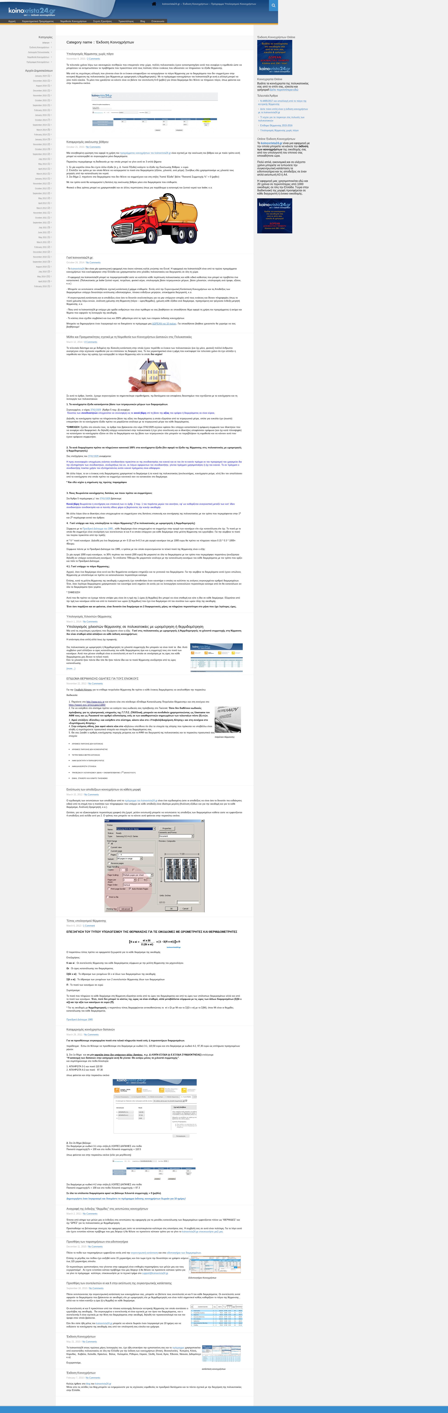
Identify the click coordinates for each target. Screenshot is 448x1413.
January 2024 (41, 76)
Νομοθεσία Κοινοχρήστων (73, 21)
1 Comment (89, 925)
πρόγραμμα (178, 1347)
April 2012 (42, 203)
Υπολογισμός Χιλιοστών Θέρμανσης (89, 616)
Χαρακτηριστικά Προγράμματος (38, 21)
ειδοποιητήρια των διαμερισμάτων (184, 1252)
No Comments (93, 147)
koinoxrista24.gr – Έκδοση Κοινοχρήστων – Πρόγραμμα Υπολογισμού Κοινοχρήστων (209, 3)
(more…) (70, 668)
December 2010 (40, 252)
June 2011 (42, 232)
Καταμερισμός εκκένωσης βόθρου (87, 141)
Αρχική (11, 21)
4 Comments (90, 342)
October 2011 (41, 218)
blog (88, 1383)
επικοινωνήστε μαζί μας (211, 1231)
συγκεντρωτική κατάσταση (144, 1252)
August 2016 (41, 86)
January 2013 (41, 179)
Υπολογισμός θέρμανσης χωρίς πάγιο (90, 53)
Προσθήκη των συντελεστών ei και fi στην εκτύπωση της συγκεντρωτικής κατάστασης (119, 1283)
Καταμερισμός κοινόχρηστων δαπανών (90, 1029)
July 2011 (43, 227)
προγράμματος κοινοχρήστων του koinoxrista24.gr (145, 153)
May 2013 (42, 164)
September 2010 (40, 262)
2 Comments (93, 58)
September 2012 (40, 193)
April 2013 (42, 169)
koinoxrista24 (78, 268)
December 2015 (40, 90)
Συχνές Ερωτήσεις (102, 21)
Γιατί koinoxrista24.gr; (79, 257)
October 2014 (41, 120)
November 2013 (40, 144)
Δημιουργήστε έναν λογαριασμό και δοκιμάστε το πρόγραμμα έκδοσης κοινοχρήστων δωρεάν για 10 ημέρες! (126, 1198)
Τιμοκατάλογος (126, 21)
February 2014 (40, 134)
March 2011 (42, 242)
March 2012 (42, 208)
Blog (142, 21)
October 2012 (41, 188)
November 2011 (40, 213)
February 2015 (40, 110)
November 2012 (40, 183)
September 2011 (40, 222)
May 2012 (42, 198)
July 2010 (42, 271)
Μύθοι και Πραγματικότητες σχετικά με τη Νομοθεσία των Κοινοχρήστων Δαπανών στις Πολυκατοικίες (129, 336)
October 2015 (41, 100)
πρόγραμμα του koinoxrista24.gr (141, 800)
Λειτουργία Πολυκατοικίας (38, 52)
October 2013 (41, 149)
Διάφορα (45, 42)
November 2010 (40, 257)
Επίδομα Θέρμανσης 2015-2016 (276, 125)
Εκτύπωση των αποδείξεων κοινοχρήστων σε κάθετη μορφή (103, 789)
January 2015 (41, 115)
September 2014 (40, 125)
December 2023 (40, 81)
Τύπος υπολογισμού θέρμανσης (86, 920)
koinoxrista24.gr (190, 1231)
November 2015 (40, 95)
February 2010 (40, 286)
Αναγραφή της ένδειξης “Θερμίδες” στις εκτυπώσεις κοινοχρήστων (107, 1208)
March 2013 (42, 174)
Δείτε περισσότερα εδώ (284, 89)
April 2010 (42, 281)
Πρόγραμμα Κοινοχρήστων (38, 62)
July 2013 (42, 159)
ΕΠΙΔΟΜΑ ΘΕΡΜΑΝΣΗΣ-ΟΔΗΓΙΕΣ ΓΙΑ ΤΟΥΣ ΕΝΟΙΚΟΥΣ (102, 678)
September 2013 (40, 154)
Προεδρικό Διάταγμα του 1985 (98, 528)
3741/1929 (96, 409)
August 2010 (41, 267)
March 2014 (42, 130)
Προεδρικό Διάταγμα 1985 (79, 1019)
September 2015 (40, 105)
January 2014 (41, 139)
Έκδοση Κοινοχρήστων (81, 1336)
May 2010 (41, 276)
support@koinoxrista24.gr (155, 1273)
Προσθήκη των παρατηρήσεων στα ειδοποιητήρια (97, 1241)
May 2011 (42, 237)
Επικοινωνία (158, 21)
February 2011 (40, 247)
